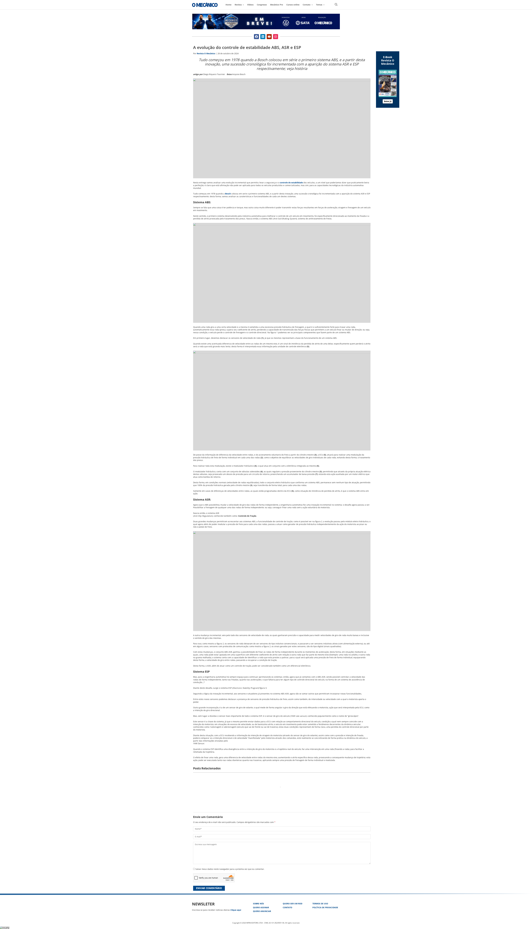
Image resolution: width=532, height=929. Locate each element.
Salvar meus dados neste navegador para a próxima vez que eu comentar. (229, 869)
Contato (287, 907)
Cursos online (292, 4)
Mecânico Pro (276, 4)
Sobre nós (258, 903)
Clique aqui (235, 910)
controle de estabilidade (291, 182)
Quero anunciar (262, 911)
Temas (319, 4)
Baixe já (387, 101)
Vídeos (250, 4)
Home (228, 4)
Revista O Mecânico (205, 4)
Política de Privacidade (325, 907)
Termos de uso (320, 903)
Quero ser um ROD (292, 903)
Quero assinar (261, 907)
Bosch (228, 193)
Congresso (262, 4)
